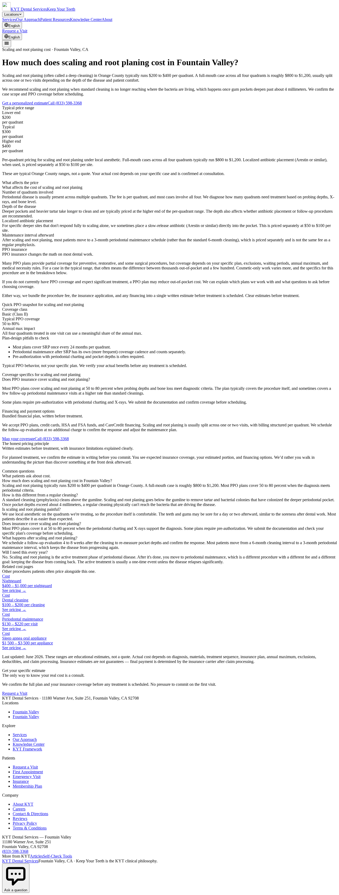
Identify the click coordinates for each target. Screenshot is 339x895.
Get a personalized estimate (25, 103)
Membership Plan (27, 786)
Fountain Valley (26, 712)
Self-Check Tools (57, 856)
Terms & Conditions (30, 828)
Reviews (20, 818)
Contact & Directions (30, 813)
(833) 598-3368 (15, 851)
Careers (19, 809)
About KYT (23, 804)
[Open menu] (6, 43)
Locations (11, 14)
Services (9, 19)
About (107, 19)
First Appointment (28, 772)
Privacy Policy (25, 823)
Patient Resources (55, 19)
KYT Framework (27, 749)
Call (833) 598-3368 (65, 103)
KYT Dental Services (20, 861)
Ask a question (15, 890)
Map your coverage (18, 438)
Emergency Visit (27, 776)
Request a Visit (14, 31)
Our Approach (28, 19)
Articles (36, 856)
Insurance (21, 781)
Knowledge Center (86, 19)
